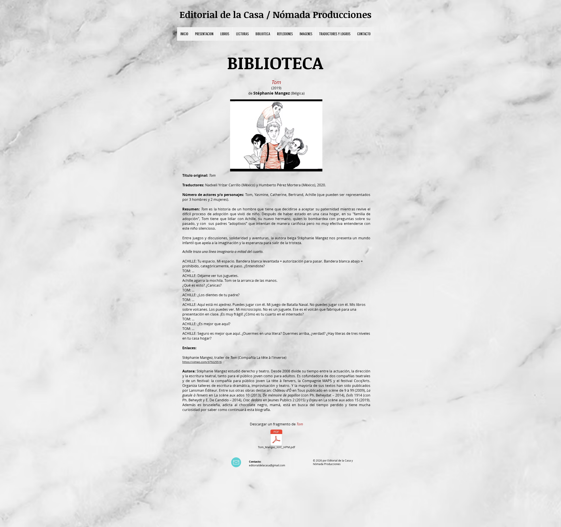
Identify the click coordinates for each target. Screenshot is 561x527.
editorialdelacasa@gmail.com (267, 465)
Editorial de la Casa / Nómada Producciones (275, 14)
